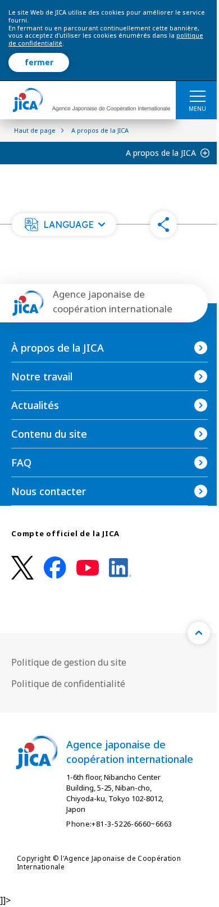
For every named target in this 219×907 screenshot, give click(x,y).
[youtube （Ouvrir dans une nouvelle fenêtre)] (87, 568)
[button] (64, 224)
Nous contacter (48, 491)
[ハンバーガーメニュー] (197, 96)
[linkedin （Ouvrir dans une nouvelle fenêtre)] (120, 567)
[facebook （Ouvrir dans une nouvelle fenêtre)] (55, 567)
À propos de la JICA (57, 347)
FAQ (21, 462)
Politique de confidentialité (68, 683)
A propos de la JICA (161, 152)
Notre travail (41, 376)
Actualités (35, 405)
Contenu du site (49, 434)
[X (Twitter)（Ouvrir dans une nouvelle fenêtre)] (22, 568)
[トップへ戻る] (199, 633)
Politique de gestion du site (68, 662)
